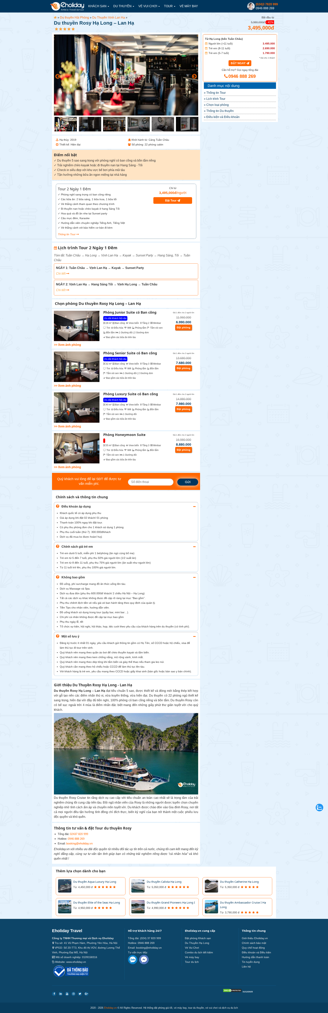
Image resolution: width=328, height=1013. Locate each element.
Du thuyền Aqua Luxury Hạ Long (94, 881)
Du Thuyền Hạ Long (197, 942)
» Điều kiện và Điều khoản (222, 117)
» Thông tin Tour (215, 92)
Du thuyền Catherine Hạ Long (239, 881)
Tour (168, 6)
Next (193, 75)
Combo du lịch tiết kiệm (199, 952)
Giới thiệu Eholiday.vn (255, 938)
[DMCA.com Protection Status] (232, 991)
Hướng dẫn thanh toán (255, 957)
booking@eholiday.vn (79, 843)
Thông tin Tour (67, 234)
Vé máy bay (189, 6)
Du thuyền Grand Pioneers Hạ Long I (171, 902)
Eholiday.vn (110, 1007)
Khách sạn (97, 6)
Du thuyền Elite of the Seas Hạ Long (96, 902)
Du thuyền (122, 6)
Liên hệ (246, 966)
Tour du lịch (192, 961)
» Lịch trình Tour (214, 98)
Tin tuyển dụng (251, 961)
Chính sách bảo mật (254, 942)
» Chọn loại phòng (216, 104)
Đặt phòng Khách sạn (198, 938)
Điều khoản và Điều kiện (256, 952)
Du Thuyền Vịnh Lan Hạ (108, 17)
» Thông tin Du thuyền (219, 110)
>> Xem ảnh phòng (67, 344)
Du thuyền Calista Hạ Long (164, 881)
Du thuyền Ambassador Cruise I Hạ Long (243, 905)
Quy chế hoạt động (253, 947)
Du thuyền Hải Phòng (74, 17)
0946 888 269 (76, 838)
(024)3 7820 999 (267, 4)
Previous (57, 75)
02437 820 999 (79, 834)
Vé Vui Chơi (148, 6)
